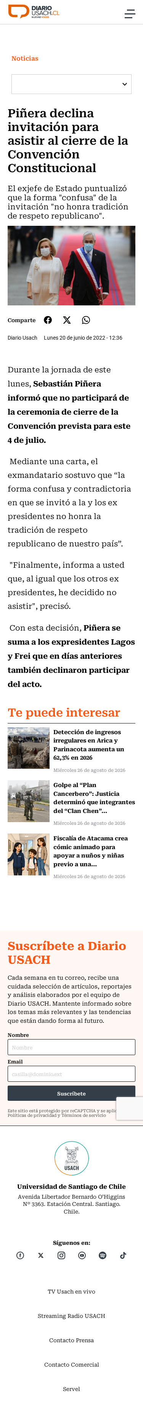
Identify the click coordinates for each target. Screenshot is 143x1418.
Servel (71, 1388)
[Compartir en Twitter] (67, 320)
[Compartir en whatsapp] (86, 320)
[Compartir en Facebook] (48, 320)
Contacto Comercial (71, 1364)
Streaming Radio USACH (71, 1315)
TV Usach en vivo (71, 1291)
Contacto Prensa (71, 1340)
